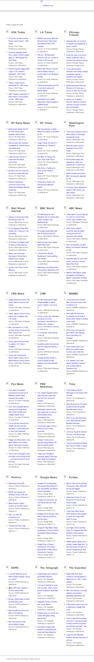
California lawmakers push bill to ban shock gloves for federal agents (48, 88)
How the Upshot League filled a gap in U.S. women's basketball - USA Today (19, 71)
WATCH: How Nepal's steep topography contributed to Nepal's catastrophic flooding (76, 275)
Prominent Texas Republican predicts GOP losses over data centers (76, 190)
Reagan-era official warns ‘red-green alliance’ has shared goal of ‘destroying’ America (19, 442)
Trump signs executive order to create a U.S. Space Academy (19, 344)
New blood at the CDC (16, 483)
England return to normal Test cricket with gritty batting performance (47, 615)
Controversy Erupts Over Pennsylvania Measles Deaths (46, 184)
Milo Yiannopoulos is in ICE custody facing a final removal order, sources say (19, 330)
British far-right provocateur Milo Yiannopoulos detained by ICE (76, 176)
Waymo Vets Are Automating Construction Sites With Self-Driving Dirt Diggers (76, 486)
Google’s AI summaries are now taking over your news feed (47, 502)
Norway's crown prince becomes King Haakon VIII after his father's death (47, 442)
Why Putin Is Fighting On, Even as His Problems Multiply (46, 170)
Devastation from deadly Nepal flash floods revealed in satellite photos (47, 102)
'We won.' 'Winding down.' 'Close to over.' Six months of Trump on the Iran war (47, 57)
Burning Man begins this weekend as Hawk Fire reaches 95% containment (75, 162)
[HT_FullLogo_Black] (47, 5)
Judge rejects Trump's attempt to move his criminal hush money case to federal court (77, 217)
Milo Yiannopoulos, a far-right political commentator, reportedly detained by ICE (76, 593)
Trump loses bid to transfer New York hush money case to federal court (76, 302)
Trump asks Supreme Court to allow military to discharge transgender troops (77, 134)
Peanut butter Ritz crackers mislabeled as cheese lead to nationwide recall (19, 145)
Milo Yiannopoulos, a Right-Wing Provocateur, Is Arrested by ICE (48, 131)
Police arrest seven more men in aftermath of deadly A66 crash (77, 607)
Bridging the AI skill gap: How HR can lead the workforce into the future (47, 516)
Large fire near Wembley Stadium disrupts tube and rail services (77, 637)
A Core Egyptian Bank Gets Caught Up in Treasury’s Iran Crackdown (19, 231)
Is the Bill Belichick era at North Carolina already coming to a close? (19, 576)
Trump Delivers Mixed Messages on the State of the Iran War (76, 392)
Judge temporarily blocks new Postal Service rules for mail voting (19, 302)
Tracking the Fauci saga (17, 526)
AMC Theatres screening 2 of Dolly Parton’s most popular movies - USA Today (19, 96)
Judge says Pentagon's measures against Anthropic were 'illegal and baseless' (47, 456)
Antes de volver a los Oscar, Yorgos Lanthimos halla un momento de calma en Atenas (77, 57)
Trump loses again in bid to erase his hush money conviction (47, 428)
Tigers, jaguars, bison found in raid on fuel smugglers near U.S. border (19, 316)
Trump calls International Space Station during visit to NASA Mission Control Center (19, 358)
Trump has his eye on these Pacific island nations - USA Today (19, 41)
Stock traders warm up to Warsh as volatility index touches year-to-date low (75, 349)
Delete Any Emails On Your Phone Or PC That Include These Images (76, 500)
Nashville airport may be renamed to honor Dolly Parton (74, 148)
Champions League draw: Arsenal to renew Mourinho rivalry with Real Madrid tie (46, 629)
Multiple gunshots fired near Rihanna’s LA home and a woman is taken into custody (76, 88)
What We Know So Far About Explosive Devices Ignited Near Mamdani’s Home (76, 406)
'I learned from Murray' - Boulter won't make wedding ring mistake (47, 256)
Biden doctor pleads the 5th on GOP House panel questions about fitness (18, 131)
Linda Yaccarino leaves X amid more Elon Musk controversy (18, 159)
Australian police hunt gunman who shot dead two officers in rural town (48, 346)
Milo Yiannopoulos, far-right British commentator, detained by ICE (77, 247)
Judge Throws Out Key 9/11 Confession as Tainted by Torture (47, 145)
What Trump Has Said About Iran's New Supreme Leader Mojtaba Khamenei (76, 420)
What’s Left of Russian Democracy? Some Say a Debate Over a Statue (18, 256)
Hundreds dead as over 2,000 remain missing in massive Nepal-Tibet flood (76, 261)
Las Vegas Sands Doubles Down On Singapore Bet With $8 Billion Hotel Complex (76, 530)
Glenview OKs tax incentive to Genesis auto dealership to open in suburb (76, 43)
